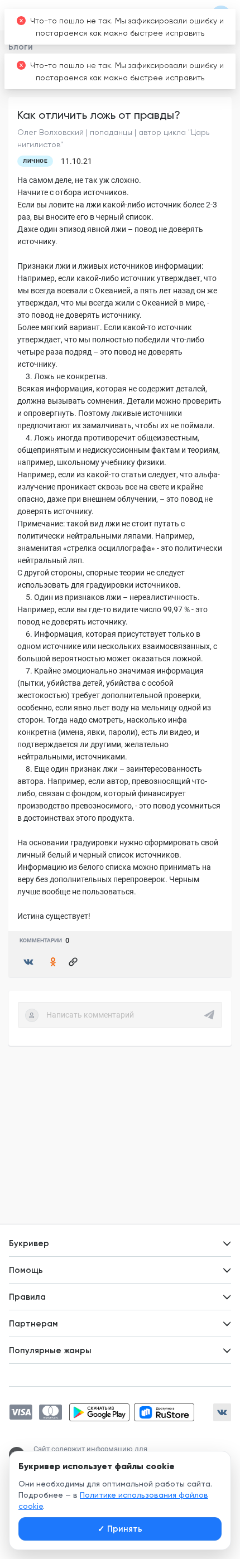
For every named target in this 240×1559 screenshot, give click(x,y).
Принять (120, 1529)
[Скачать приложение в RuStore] (164, 1412)
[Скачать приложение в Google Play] (99, 1412)
